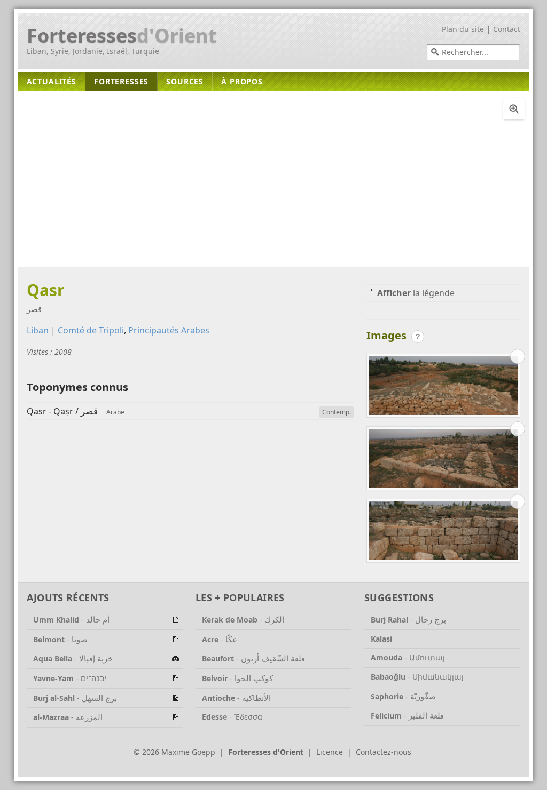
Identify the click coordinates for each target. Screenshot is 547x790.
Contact (506, 29)
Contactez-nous (383, 752)
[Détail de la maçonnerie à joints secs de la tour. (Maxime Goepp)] (443, 533)
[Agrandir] (514, 108)
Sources (185, 81)
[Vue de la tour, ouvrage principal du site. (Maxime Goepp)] (443, 460)
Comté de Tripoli (91, 330)
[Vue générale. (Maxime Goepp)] (443, 388)
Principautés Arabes (168, 330)
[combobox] (473, 52)
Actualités (51, 81)
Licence (329, 752)
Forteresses (122, 35)
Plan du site (463, 29)
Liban (38, 330)
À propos (242, 81)
